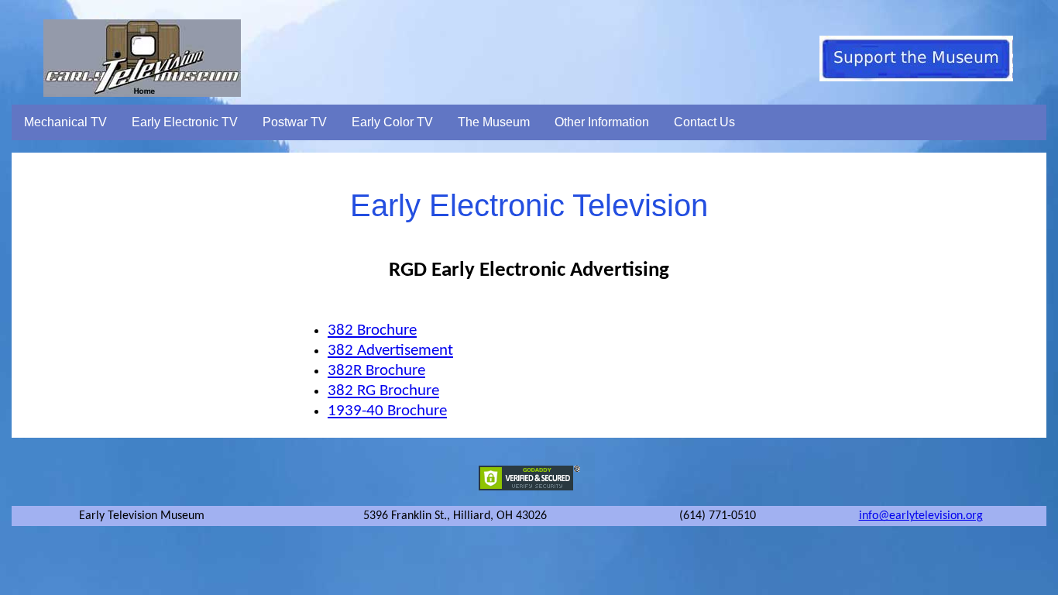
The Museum (494, 122)
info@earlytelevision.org (921, 516)
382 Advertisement (390, 350)
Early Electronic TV (185, 122)
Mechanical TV (65, 122)
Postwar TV (295, 122)
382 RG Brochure (383, 391)
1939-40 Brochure (387, 411)
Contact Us (704, 122)
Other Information (602, 122)
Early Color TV (392, 122)
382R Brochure (376, 371)
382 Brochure (372, 330)
